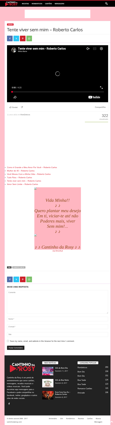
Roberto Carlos (18, 267)
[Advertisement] (57, 14)
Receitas (25, 4)
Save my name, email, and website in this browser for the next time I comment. (42, 341)
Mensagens (59, 4)
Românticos (25, 115)
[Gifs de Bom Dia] (47, 371)
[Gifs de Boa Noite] (47, 383)
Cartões (48, 4)
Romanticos (37, 4)
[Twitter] (16, 38)
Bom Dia (81, 372)
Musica (98, 418)
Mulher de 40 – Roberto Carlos (20, 171)
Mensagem (98, 422)
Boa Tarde (82, 380)
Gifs (61, 418)
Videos (10, 24)
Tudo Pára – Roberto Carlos (19, 177)
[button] (106, 4)
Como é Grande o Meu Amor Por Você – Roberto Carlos (32, 167)
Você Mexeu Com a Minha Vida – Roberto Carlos (29, 174)
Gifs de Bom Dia (61, 368)
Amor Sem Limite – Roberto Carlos (22, 184)
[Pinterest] (23, 38)
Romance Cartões (85, 389)
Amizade (81, 393)
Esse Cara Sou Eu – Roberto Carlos (62, 393)
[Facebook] (10, 38)
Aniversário (53, 418)
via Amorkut (57, 251)
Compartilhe (100, 107)
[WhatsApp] (29, 38)
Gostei (15, 107)
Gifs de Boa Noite (62, 380)
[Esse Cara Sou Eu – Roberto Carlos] (47, 395)
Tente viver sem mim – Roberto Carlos (24, 181)
